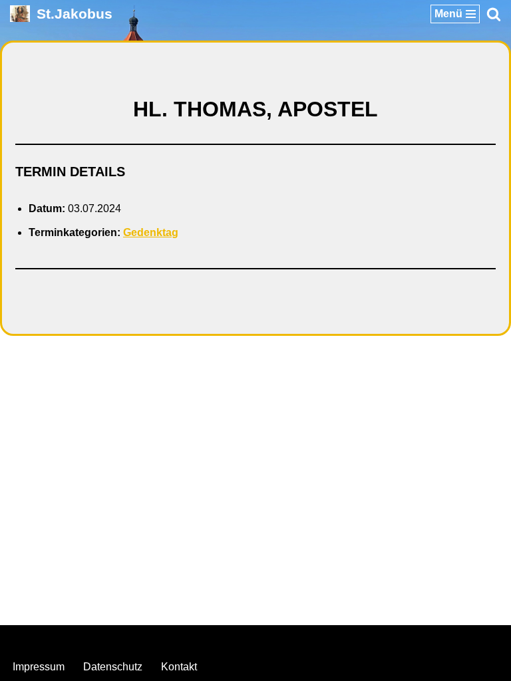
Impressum (39, 666)
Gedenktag (150, 232)
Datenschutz (112, 666)
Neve (188, 638)
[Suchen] (493, 14)
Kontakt (179, 666)
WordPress (309, 638)
